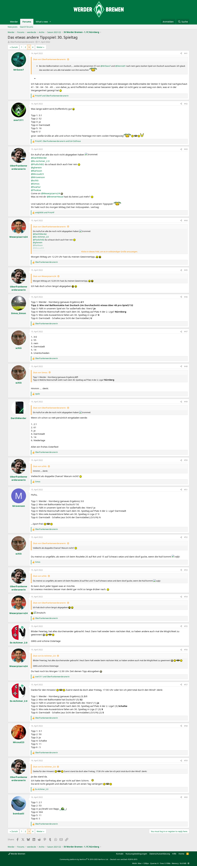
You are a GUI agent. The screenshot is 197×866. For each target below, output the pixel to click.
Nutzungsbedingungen (136, 853)
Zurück (14, 47)
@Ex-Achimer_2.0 (40, 161)
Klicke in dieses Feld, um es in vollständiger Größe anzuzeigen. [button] (109, 251)
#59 (186, 760)
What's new (42, 21)
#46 (186, 297)
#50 (186, 460)
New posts (12, 26)
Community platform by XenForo (84, 859)
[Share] (181, 53)
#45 (186, 270)
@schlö (34, 180)
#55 (186, 626)
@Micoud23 (37, 173)
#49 (186, 401)
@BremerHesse (55, 196)
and (51, 96)
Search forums (26, 26)
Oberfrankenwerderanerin (22, 42)
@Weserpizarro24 (50, 193)
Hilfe (174, 853)
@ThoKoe (36, 190)
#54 (186, 596)
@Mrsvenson (38, 177)
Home (181, 853)
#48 (186, 366)
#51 (186, 489)
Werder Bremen (17, 853)
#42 (186, 103)
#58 (186, 726)
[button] (50, 21)
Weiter (40, 47)
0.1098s (167, 863)
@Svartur (36, 186)
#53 (186, 570)
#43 (186, 149)
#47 (186, 331)
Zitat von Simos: (40, 372)
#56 (186, 649)
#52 (186, 537)
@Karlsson (36, 170)
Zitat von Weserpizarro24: (44, 276)
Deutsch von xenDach (123, 859)
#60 (186, 797)
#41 (186, 53)
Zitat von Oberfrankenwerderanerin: (49, 59)
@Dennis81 (120, 66)
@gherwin (36, 167)
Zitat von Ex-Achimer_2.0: (44, 655)
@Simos (35, 183)
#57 (186, 684)
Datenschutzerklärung (159, 853)
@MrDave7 (106, 66)
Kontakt (119, 853)
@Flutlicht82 (37, 164)
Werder (14, 21)
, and (58, 141)
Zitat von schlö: (40, 466)
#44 (186, 220)
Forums (26, 21)
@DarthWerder (39, 157)
